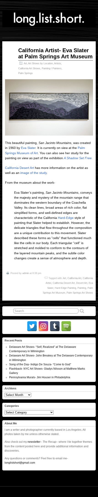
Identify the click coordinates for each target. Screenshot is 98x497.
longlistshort (86, 491)
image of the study (33, 173)
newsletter (34, 441)
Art (25, 63)
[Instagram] (43, 326)
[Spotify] (66, 326)
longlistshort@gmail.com (20, 462)
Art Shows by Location (40, 63)
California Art (74, 278)
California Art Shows (29, 68)
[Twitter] (32, 326)
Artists (57, 63)
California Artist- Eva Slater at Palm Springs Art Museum (55, 53)
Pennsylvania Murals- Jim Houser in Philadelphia (39, 377)
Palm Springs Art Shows (80, 292)
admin (25, 273)
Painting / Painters (52, 68)
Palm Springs (25, 73)
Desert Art (81, 283)
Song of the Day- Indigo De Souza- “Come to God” (40, 364)
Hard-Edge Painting (65, 288)
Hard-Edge (66, 218)
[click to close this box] (92, 340)
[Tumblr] (55, 326)
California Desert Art (19, 168)
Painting (81, 288)
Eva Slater (28, 148)
